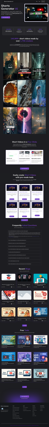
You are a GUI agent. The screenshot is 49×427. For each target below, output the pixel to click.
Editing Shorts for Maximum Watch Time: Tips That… (8, 285)
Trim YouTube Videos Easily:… (38, 379)
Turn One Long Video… (5, 362)
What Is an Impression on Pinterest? (39, 301)
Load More (24, 325)
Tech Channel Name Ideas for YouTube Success (8, 319)
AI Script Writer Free (21, 362)
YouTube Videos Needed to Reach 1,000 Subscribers (40, 319)
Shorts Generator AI (8, 1)
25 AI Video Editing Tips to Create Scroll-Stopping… (24, 285)
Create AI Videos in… (37, 362)
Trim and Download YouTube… (6, 379)
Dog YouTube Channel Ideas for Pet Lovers (24, 318)
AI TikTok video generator (25, 194)
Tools (39, 1)
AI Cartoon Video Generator (38, 345)
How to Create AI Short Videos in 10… (23, 301)
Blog (36, 1)
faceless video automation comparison (29, 227)
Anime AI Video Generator (21, 345)
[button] (4, 65)
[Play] (10, 66)
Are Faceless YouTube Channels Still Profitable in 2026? (40, 285)
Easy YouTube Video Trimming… (22, 379)
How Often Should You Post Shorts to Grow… (8, 302)
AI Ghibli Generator (4, 345)
